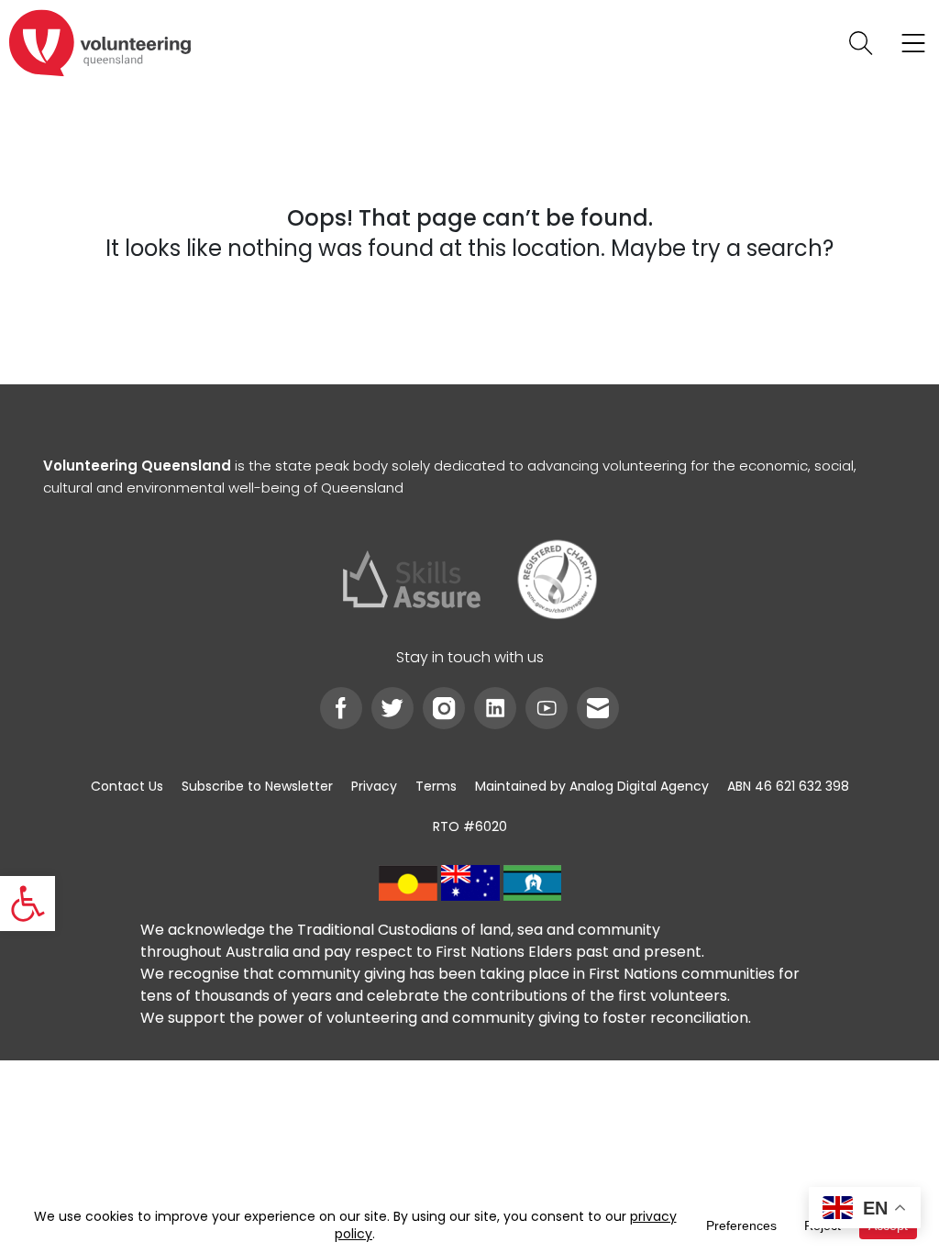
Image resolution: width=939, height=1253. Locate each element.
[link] (27, 903)
